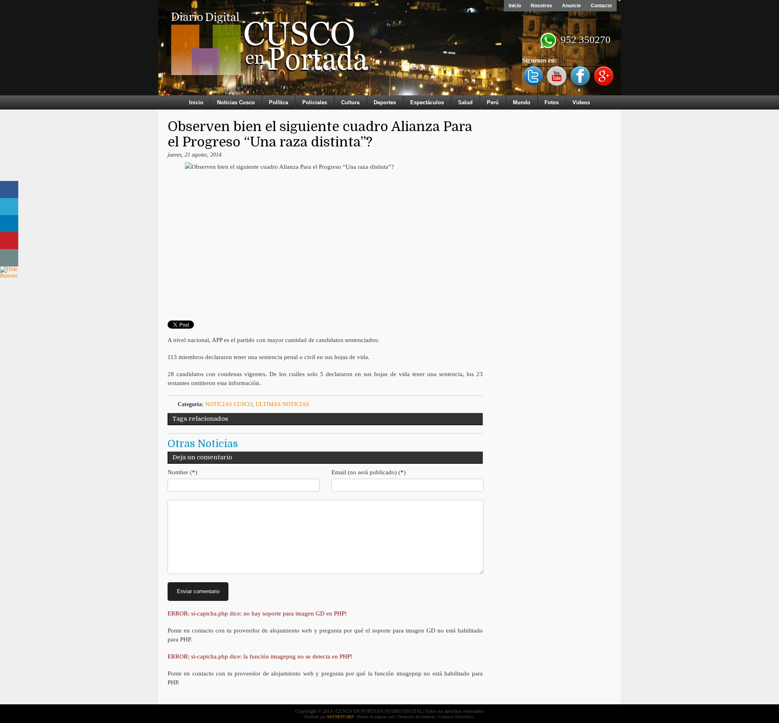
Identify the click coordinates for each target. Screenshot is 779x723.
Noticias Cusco (236, 102)
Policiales (314, 102)
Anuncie (571, 6)
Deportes (385, 102)
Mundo (521, 102)
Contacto (601, 6)
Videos (581, 102)
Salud (465, 102)
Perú (493, 102)
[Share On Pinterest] (9, 241)
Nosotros (541, 6)
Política (278, 102)
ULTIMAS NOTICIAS (282, 404)
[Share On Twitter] (9, 206)
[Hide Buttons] (10, 276)
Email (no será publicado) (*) (368, 472)
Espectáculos (427, 102)
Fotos (551, 102)
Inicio (515, 6)
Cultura (350, 102)
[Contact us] (9, 258)
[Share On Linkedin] (9, 223)
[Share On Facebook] (9, 189)
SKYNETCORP (340, 716)
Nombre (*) (182, 472)
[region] (389, 49)
